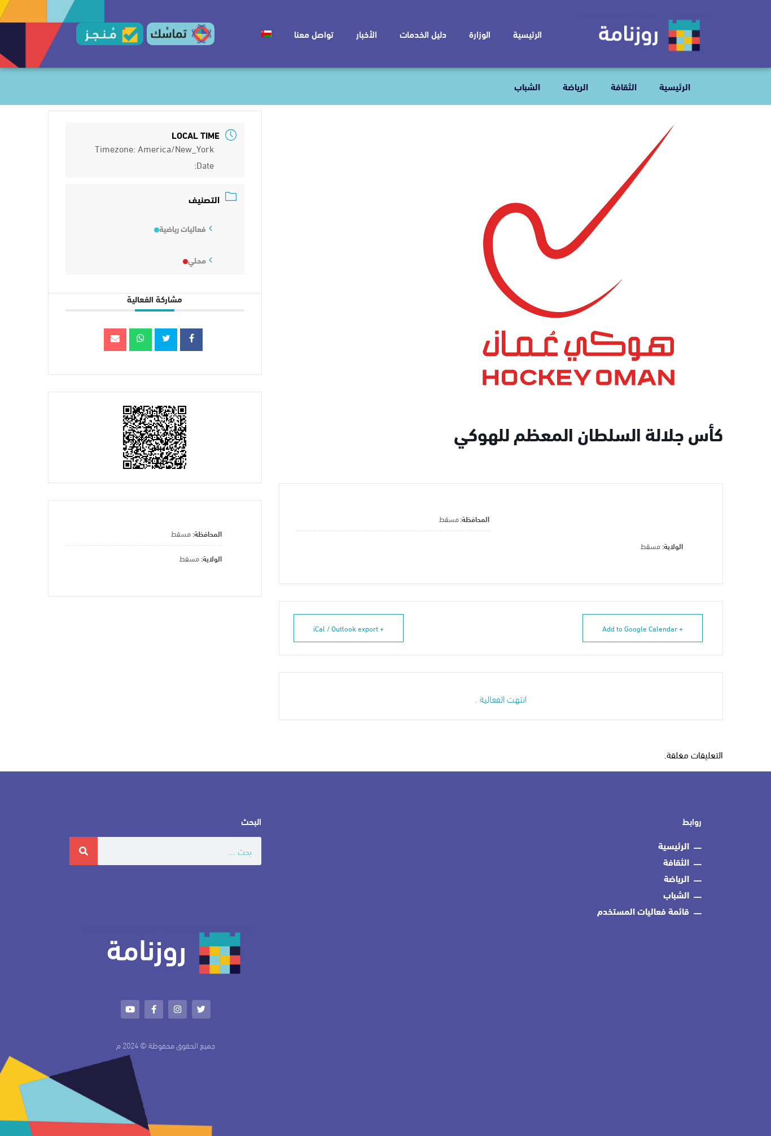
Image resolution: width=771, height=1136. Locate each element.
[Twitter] (201, 1009)
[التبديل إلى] (266, 34)
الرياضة (575, 86)
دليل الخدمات (423, 33)
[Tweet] (166, 339)
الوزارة (479, 33)
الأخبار (366, 33)
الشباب (527, 86)
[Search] (83, 851)
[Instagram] (177, 1009)
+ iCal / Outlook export (348, 628)
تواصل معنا (314, 33)
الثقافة (624, 86)
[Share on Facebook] (191, 339)
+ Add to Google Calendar (642, 628)
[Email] (115, 339)
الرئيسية (527, 33)
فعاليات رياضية (182, 228)
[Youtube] (130, 1009)
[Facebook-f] (153, 1009)
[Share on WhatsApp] (140, 339)
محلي (197, 260)
